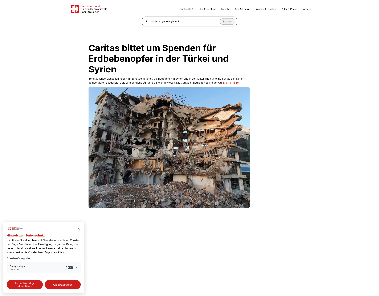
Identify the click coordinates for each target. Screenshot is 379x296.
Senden (227, 21)
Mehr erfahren (231, 82)
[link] (97, 9)
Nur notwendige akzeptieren (25, 285)
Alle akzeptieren (63, 284)
